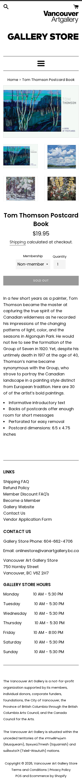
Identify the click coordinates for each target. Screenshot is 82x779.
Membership (33, 256)
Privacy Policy (60, 770)
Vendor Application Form (27, 519)
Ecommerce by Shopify (48, 776)
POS (19, 776)
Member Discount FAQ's (26, 494)
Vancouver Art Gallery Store (55, 763)
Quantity (59, 256)
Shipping (18, 242)
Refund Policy (16, 487)
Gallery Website (18, 507)
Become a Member (21, 500)
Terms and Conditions (29, 770)
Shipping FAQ (16, 481)
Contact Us (14, 513)
